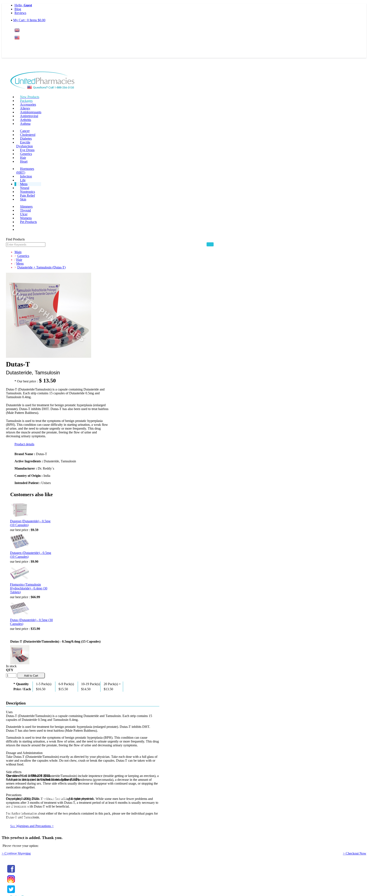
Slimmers (26, 206)
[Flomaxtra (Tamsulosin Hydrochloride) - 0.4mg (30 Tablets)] (19, 573)
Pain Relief (27, 195)
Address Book (15, 843)
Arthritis (25, 120)
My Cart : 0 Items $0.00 (29, 20)
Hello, (23, 5)
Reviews (20, 13)
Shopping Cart (16, 854)
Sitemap (11, 824)
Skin (23, 199)
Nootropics (27, 191)
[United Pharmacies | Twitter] (11, 893)
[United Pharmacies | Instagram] (11, 883)
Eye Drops (27, 150)
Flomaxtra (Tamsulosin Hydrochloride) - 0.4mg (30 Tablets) (28, 588)
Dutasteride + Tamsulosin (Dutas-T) (41, 267)
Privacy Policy (16, 821)
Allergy (25, 108)
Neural (24, 188)
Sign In (22, 46)
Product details (24, 444)
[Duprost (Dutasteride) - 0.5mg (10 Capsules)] (19, 509)
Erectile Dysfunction (24, 144)
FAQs (10, 809)
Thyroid (25, 210)
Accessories (28, 104)
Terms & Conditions (19, 817)
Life (23, 180)
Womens (26, 218)
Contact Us (13, 828)
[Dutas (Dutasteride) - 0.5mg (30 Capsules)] (19, 608)
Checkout (12, 858)
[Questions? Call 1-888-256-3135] (42, 81)
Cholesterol (27, 134)
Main (18, 252)
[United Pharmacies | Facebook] (11, 873)
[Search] (210, 244)
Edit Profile (13, 839)
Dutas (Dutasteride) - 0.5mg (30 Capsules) (31, 622)
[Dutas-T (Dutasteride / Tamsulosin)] (19, 653)
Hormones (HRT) (25, 170)
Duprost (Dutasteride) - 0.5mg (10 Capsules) (30, 523)
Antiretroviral (29, 116)
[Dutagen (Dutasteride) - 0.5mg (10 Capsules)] (19, 541)
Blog (17, 9)
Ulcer (23, 214)
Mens (23, 184)
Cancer (25, 131)
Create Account (24, 54)
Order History (15, 847)
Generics (26, 154)
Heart (23, 161)
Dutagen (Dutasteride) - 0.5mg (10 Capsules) (30, 554)
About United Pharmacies (23, 813)
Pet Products (28, 222)
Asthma (25, 123)
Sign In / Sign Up (18, 835)
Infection (26, 176)
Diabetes (26, 138)
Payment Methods (18, 805)
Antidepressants (30, 112)
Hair (23, 157)
